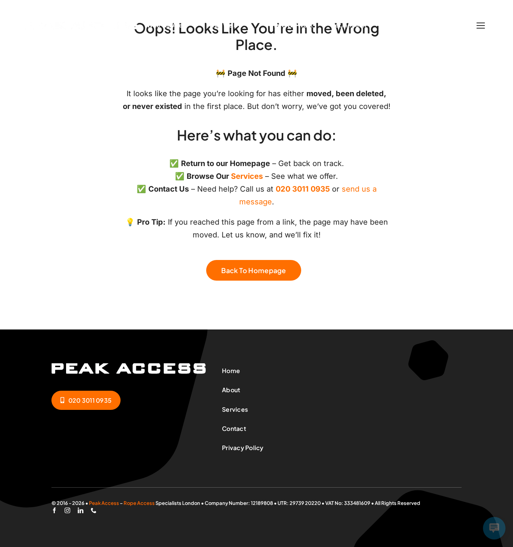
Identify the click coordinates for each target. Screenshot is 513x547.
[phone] (94, 510)
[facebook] (54, 510)
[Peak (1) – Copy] (80, 25)
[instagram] (67, 510)
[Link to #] (480, 26)
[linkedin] (80, 510)
